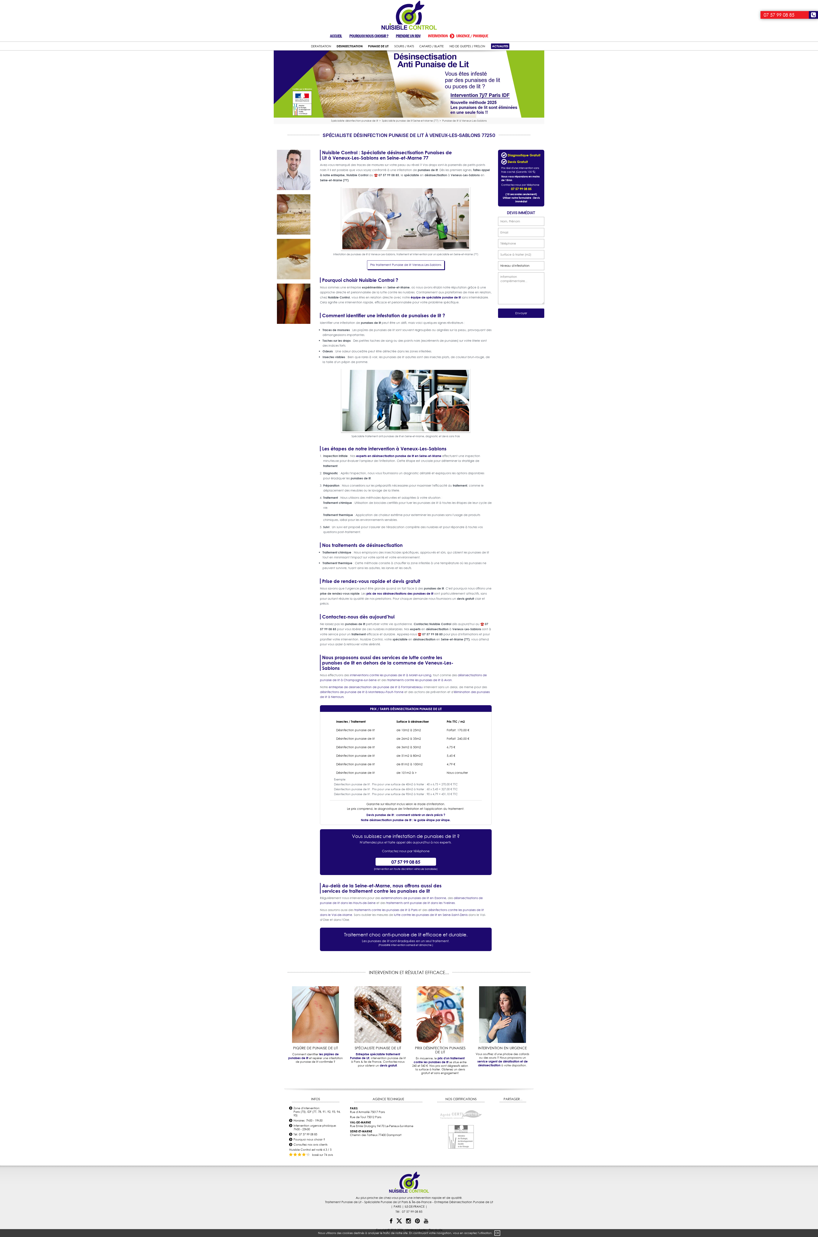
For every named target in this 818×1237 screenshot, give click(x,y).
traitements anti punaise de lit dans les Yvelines (420, 903)
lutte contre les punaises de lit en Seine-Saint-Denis (431, 915)
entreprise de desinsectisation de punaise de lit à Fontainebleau (376, 687)
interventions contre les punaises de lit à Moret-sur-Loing (390, 675)
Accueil (336, 36)
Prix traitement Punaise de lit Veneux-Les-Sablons (405, 265)
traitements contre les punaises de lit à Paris (386, 910)
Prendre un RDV (408, 36)
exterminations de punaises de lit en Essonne (413, 898)
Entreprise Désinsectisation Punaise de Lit (463, 1202)
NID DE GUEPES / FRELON (467, 46)
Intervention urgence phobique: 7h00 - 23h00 (315, 1127)
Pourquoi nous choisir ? (368, 36)
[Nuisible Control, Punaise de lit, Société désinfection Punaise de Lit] (409, 15)
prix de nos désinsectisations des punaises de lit (399, 593)
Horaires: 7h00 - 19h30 (308, 1120)
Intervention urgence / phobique (458, 36)
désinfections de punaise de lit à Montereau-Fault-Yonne (361, 692)
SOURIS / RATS (404, 46)
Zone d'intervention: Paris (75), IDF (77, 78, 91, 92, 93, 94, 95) (317, 1111)
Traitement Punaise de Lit (343, 1202)
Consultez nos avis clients (310, 1144)
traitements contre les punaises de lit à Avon (419, 680)
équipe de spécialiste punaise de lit (436, 297)
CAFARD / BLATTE (431, 46)
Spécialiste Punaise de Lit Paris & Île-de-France (398, 1202)
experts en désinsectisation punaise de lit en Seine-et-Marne (398, 456)
